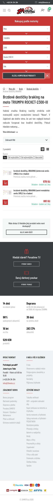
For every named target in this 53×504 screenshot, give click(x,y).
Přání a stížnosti (8, 419)
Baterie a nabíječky (33, 432)
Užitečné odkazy (33, 390)
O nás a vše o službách (35, 357)
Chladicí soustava (32, 451)
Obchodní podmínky (10, 401)
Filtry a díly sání (32, 454)
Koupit (5, 182)
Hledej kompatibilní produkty (24, 75)
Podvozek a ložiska (33, 458)
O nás (28, 365)
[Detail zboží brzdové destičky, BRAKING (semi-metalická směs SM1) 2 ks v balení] (7, 192)
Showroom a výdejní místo (35, 368)
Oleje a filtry (30, 440)
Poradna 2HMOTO (9, 408)
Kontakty (29, 379)
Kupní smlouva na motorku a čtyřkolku (36, 409)
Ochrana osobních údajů (11, 422)
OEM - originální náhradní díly (35, 403)
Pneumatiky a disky (33, 443)
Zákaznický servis (10, 390)
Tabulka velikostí (32, 397)
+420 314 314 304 (12, 2)
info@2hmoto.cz (44, 2)
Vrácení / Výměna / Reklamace (9, 414)
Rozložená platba (32, 425)
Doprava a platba (9, 405)
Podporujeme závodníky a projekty (35, 374)
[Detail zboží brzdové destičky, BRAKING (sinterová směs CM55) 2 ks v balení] (7, 172)
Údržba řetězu (31, 462)
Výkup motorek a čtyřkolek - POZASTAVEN (36, 420)
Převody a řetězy (32, 429)
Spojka (28, 465)
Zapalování (30, 447)
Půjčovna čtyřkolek (33, 382)
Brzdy (28, 436)
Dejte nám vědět (26, 232)
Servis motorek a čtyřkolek (36, 414)
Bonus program (8, 397)
